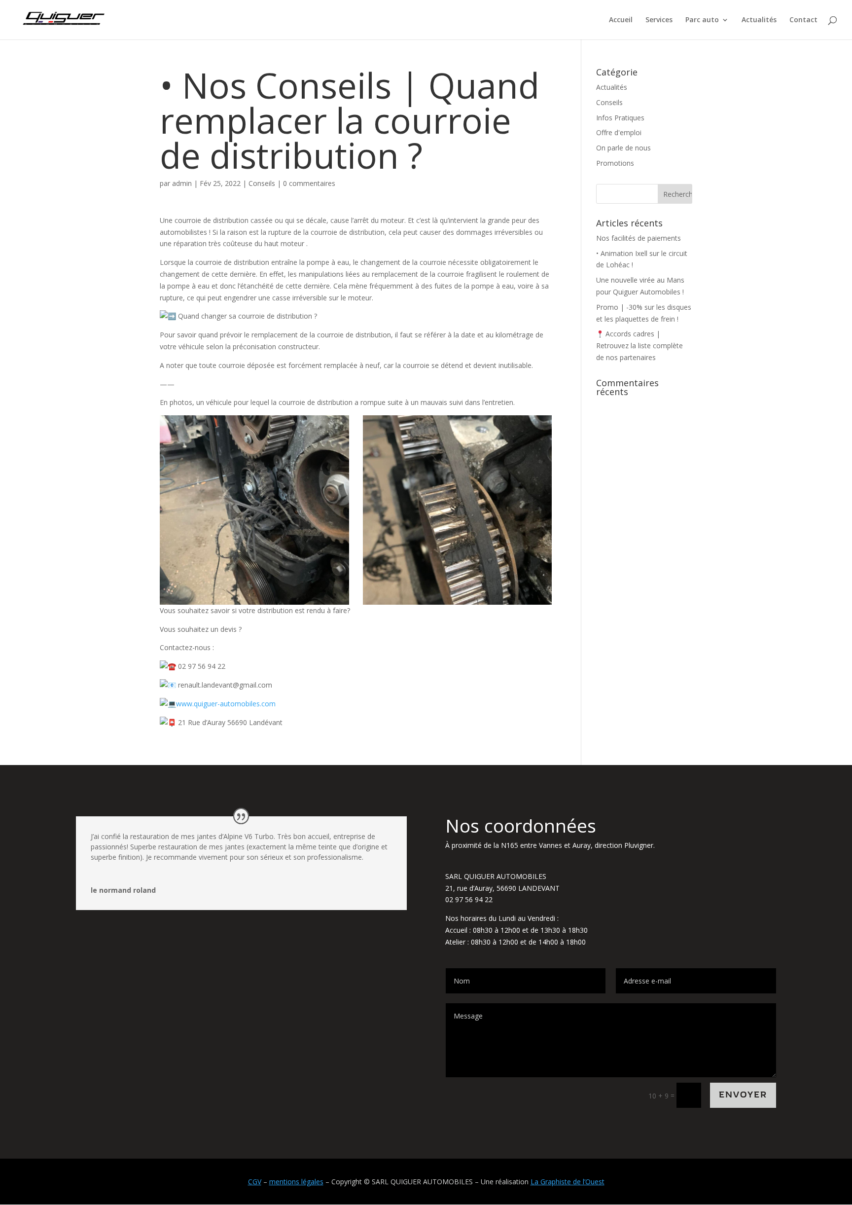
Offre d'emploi (618, 132)
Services (659, 20)
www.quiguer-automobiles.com (226, 703)
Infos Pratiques (620, 117)
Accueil (621, 20)
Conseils (261, 183)
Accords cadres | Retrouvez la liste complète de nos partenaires (639, 345)
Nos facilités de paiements (638, 238)
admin (182, 183)
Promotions (615, 163)
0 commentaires (309, 183)
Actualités (759, 20)
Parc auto (702, 20)
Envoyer (743, 1095)
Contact (803, 20)
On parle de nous (623, 147)
